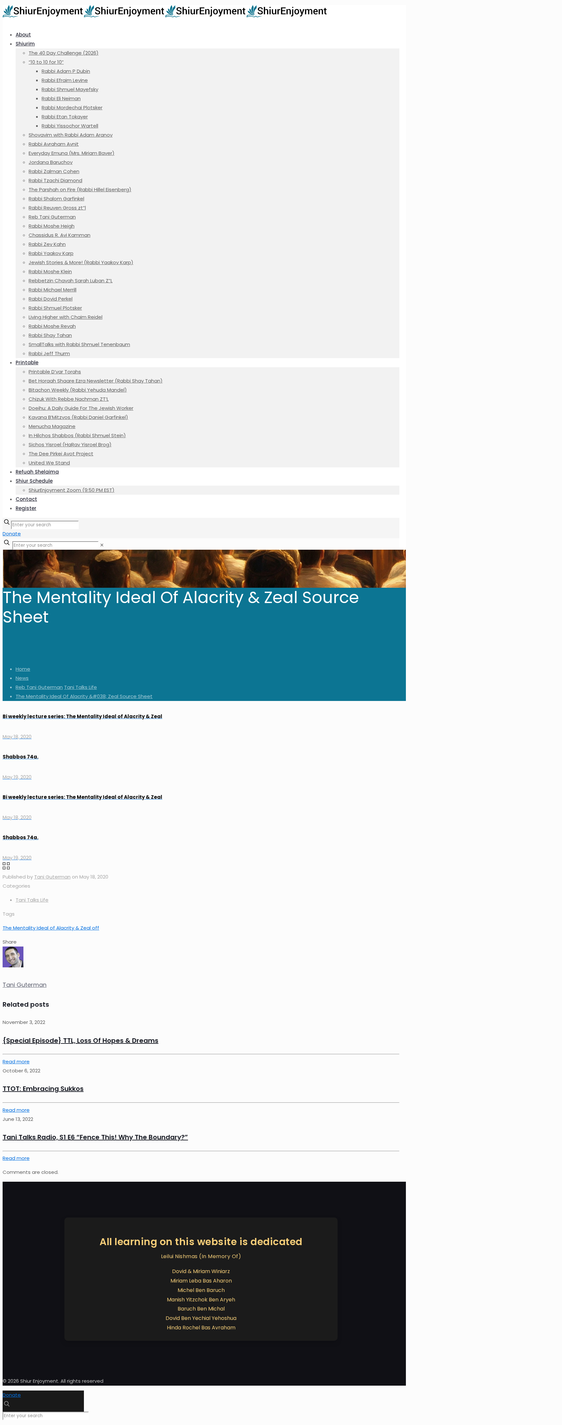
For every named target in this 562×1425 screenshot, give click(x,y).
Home (23, 668)
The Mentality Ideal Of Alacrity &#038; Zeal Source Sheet (84, 696)
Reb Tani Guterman (39, 687)
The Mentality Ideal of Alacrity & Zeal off (51, 927)
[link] (102, 545)
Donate (12, 533)
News (22, 678)
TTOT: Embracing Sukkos (43, 1088)
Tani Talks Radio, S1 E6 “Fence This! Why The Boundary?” (95, 1137)
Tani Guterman (52, 876)
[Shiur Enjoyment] (165, 15)
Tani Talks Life (80, 687)
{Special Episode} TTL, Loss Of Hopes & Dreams (80, 1040)
